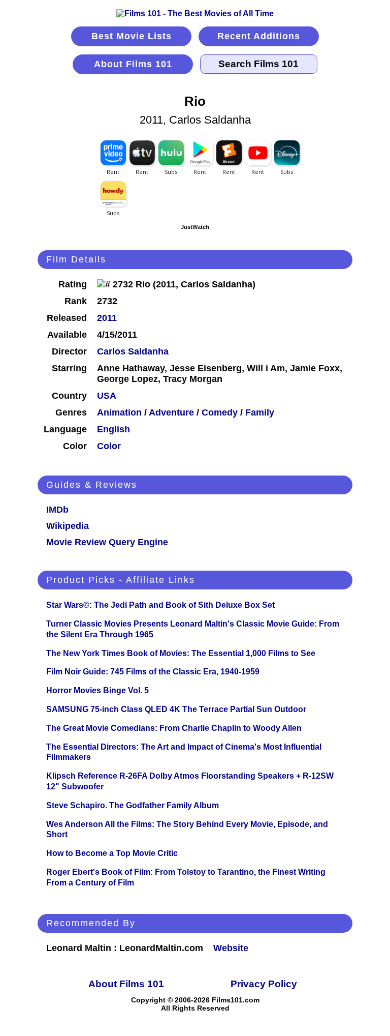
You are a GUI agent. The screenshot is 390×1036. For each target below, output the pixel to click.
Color (109, 446)
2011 (107, 318)
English (113, 429)
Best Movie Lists (131, 36)
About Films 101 (133, 64)
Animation (119, 412)
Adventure (171, 412)
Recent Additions (258, 36)
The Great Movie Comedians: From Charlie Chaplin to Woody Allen (174, 728)
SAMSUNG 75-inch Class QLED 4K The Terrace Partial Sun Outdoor (176, 709)
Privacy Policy (264, 984)
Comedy (220, 412)
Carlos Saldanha (133, 351)
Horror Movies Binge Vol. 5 (97, 690)
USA (106, 396)
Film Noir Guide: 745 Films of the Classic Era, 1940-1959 (152, 671)
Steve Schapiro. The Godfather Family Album (132, 805)
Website (230, 948)
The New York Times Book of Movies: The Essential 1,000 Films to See (180, 653)
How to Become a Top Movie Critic (112, 853)
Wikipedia (67, 526)
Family (259, 412)
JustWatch (195, 227)
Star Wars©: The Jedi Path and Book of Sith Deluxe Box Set (160, 605)
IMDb (57, 510)
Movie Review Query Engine (107, 542)
